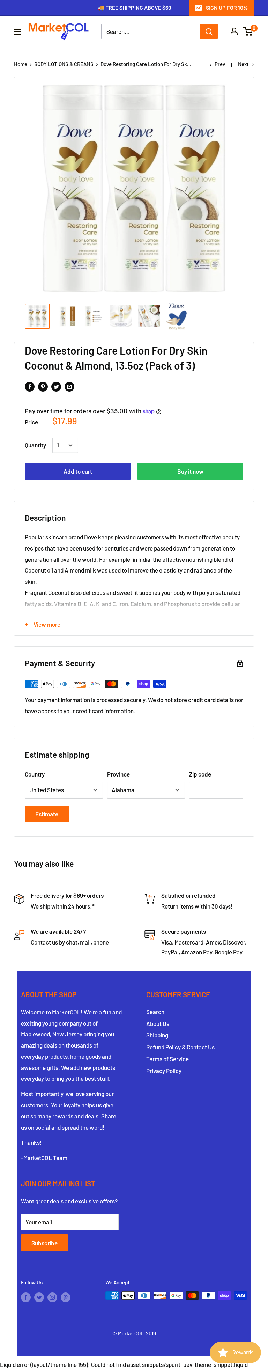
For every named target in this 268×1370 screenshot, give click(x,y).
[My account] (234, 31)
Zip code (200, 774)
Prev (220, 64)
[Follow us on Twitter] (39, 1296)
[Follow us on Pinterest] (65, 1296)
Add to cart (78, 471)
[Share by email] (69, 386)
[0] (248, 31)
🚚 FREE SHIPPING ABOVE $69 (134, 7)
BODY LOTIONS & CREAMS (64, 64)
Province (118, 774)
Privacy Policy (163, 1070)
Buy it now (190, 471)
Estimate (46, 813)
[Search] (209, 31)
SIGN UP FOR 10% (227, 7)
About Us (157, 1023)
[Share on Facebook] (30, 386)
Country (35, 774)
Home (20, 64)
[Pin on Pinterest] (43, 386)
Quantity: (36, 445)
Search (155, 1011)
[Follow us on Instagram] (52, 1296)
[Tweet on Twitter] (56, 386)
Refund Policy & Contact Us (180, 1046)
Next (243, 64)
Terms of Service (167, 1058)
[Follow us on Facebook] (26, 1296)
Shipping (157, 1035)
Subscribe (44, 1242)
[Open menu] (17, 32)
